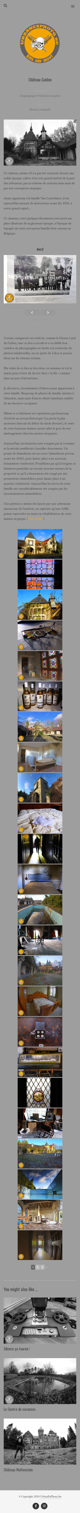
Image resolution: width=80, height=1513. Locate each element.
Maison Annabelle (40, 110)
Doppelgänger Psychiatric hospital (40, 96)
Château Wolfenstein (18, 1469)
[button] (75, 4)
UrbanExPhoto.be (50, 1497)
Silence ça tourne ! (17, 1348)
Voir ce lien (35, 519)
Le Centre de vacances (20, 1409)
